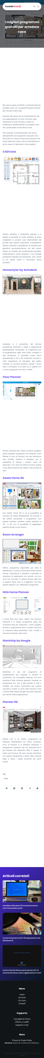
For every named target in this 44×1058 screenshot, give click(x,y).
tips (6, 778)
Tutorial (24, 37)
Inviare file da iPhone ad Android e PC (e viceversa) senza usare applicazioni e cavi (22, 971)
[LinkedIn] (22, 788)
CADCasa (9, 152)
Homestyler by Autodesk (20, 270)
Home (22, 994)
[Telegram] (30, 788)
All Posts (22, 997)
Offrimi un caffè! (22, 1022)
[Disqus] (22, 830)
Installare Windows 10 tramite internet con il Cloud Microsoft (20, 906)
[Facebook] (6, 788)
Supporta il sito (21, 1025)
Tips (18, 37)
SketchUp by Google (16, 640)
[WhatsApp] (37, 788)
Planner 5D (10, 702)
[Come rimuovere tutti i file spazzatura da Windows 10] (22, 924)
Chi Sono (22, 1000)
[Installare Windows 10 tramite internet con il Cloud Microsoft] (22, 891)
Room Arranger (13, 534)
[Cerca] (34, 6)
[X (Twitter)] (14, 788)
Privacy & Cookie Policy (22, 1040)
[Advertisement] (22, 71)
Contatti (22, 1003)
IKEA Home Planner (16, 592)
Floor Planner (12, 377)
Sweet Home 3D (13, 478)
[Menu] (38, 6)
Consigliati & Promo (22, 1019)
